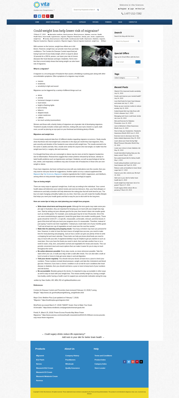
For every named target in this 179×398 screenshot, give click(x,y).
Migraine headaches (40, 41)
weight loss (37, 39)
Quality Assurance (72, 368)
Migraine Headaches (74, 36)
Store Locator (100, 368)
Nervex (39, 364)
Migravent (37, 174)
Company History (72, 356)
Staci (104, 41)
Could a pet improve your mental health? (127, 96)
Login (132, 9)
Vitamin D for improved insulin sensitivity (127, 91)
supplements (100, 36)
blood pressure (68, 34)
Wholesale (69, 364)
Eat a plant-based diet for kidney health (127, 158)
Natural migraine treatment (82, 41)
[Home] (42, 5)
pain (88, 36)
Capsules (82, 22)
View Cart (141, 9)
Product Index (100, 360)
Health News (38, 36)
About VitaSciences (53, 22)
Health (99, 34)
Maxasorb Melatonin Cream (47, 376)
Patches (95, 22)
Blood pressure (79, 34)
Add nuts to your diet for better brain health (83, 337)
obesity (84, 36)
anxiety (47, 39)
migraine (63, 36)
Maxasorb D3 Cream (44, 372)
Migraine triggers (67, 41)
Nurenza (39, 380)
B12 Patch (40, 360)
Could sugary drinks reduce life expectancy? (63, 334)
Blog (120, 22)
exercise (94, 34)
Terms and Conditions (103, 356)
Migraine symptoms (54, 41)
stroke (93, 36)
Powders (108, 22)
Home (37, 22)
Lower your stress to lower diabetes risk (127, 148)
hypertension (55, 36)
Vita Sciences (48, 174)
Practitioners (70, 360)
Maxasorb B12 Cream (44, 368)
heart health (47, 36)
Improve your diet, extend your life (125, 173)
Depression (88, 39)
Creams (69, 22)
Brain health (64, 39)
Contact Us (133, 22)
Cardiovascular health (76, 39)
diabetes (87, 34)
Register (123, 9)
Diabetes (96, 39)
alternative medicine (55, 34)
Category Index (101, 364)
